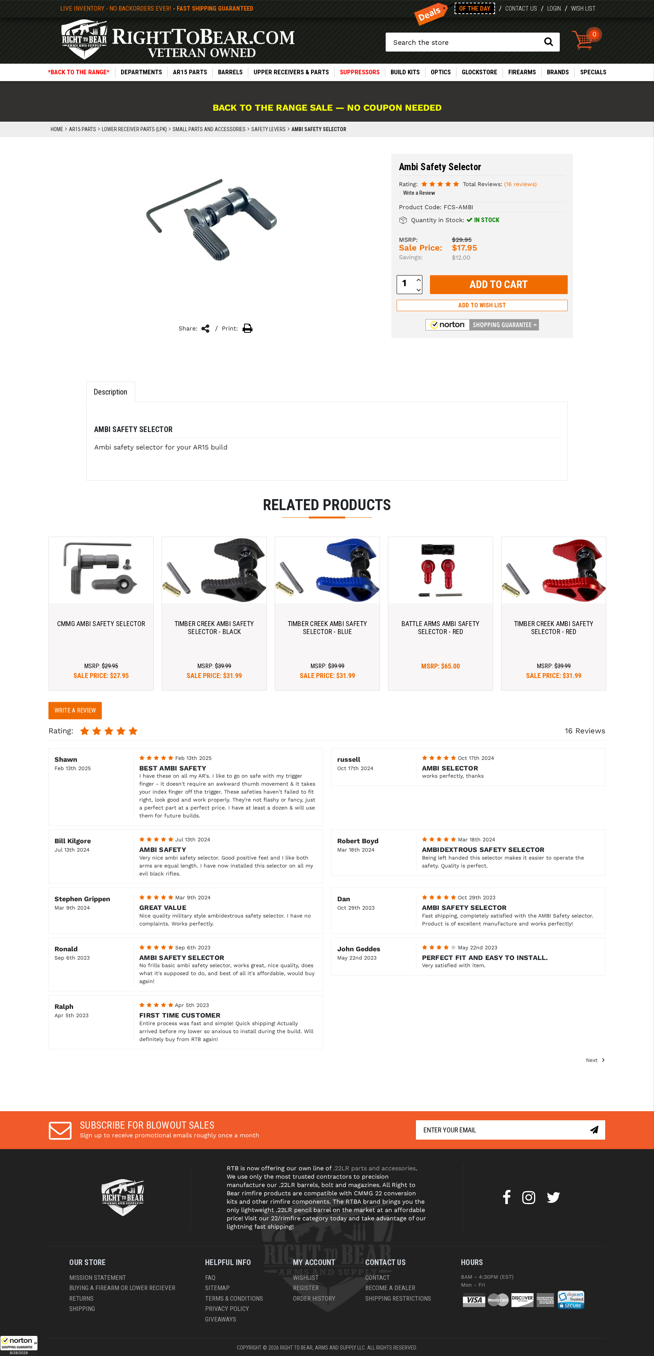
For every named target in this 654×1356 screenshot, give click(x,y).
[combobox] (473, 42)
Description (110, 391)
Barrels (230, 72)
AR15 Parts (190, 72)
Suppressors (360, 72)
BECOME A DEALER (390, 1288)
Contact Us (521, 8)
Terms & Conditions (234, 1298)
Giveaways (220, 1319)
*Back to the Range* (78, 72)
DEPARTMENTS (141, 72)
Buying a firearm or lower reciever (122, 1288)
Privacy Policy (227, 1308)
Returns (81, 1298)
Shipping (82, 1308)
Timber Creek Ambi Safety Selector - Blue (327, 628)
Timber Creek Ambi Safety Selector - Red (554, 628)
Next (593, 1060)
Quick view (101, 570)
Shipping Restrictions (398, 1298)
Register (306, 1288)
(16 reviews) (520, 184)
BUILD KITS (405, 72)
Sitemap (217, 1288)
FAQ (210, 1277)
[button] (19, 1346)
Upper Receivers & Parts (291, 72)
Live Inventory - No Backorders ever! (156, 8)
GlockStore (479, 72)
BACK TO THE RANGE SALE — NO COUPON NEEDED (327, 107)
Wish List (583, 8)
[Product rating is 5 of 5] (440, 183)
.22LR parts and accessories (374, 1168)
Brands (558, 72)
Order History (314, 1298)
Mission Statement (97, 1277)
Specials (593, 72)
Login (554, 8)
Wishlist (306, 1277)
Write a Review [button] (419, 192)
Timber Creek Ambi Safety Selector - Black (214, 628)
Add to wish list (482, 305)
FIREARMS (522, 72)
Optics (441, 72)
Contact (377, 1277)
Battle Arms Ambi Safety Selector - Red (441, 628)
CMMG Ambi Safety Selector (101, 624)
